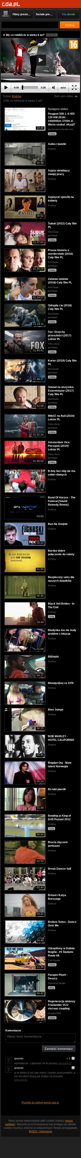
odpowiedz (64, 1063)
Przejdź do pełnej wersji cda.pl (41, 1102)
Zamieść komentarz (59, 1049)
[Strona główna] (11, 4)
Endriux (16, 96)
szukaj (69, 25)
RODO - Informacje (40, 1131)
